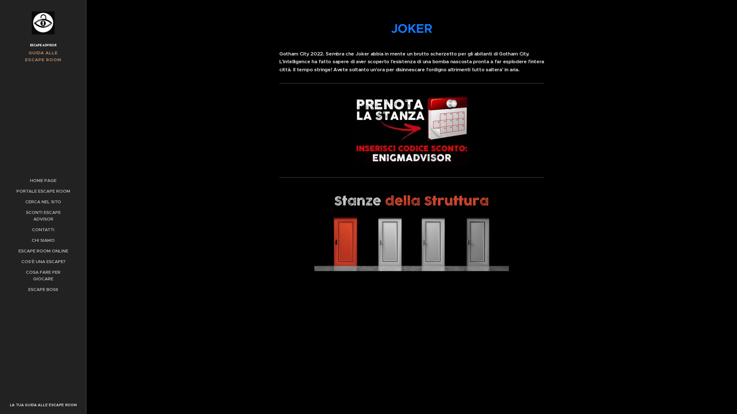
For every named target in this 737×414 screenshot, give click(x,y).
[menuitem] (43, 180)
